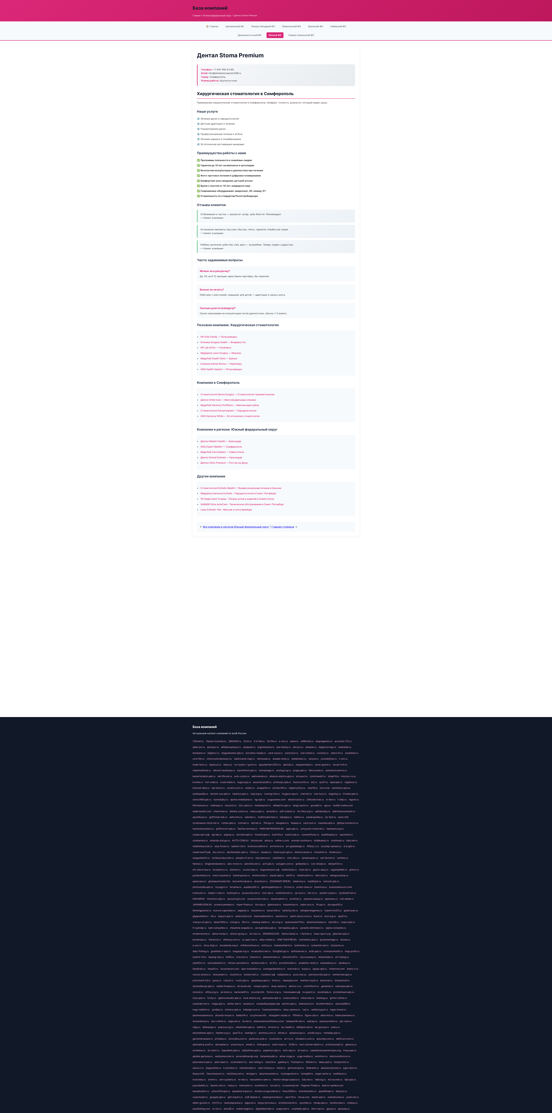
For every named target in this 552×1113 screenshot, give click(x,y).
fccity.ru (211, 997)
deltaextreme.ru (271, 957)
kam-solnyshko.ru (218, 927)
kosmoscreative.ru (258, 846)
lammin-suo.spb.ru (220, 793)
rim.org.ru (260, 904)
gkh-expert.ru (235, 1097)
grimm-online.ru (338, 997)
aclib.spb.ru (315, 951)
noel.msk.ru (293, 968)
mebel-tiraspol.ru (225, 986)
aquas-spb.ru (320, 968)
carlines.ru (342, 857)
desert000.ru (221, 922)
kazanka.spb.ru (326, 822)
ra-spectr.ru (308, 992)
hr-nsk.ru (243, 1079)
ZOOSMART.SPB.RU (280, 881)
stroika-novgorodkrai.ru (267, 1091)
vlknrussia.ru (263, 758)
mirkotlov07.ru (290, 957)
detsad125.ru (335, 863)
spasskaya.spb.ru (260, 980)
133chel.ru (198, 741)
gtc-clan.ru (345, 1021)
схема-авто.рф (201, 834)
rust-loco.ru (320, 793)
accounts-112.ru (343, 741)
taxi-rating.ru (256, 1062)
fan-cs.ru (312, 892)
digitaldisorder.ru (265, 1108)
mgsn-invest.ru (338, 1009)
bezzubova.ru (263, 857)
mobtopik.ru (233, 892)
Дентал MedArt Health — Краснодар (221, 441)
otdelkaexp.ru (321, 840)
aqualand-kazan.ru (242, 1091)
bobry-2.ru (352, 968)
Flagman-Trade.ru (310, 1085)
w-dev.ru (330, 799)
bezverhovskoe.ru (242, 881)
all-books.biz (244, 986)
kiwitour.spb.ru (233, 1009)
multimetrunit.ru (284, 892)
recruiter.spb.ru (244, 834)
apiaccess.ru (199, 881)
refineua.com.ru (231, 939)
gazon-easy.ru (320, 869)
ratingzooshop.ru (339, 875)
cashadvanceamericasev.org (325, 1050)
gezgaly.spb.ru (218, 1097)
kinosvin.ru (231, 805)
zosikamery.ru (200, 840)
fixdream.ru (297, 1062)
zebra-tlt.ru (337, 753)
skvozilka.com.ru (238, 1038)
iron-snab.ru (211, 782)
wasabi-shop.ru (281, 758)
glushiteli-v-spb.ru (221, 951)
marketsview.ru (336, 1097)
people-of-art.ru (244, 857)
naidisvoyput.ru (319, 1009)
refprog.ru (320, 1079)
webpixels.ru (284, 974)
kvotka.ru (198, 782)
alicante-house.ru (224, 1015)
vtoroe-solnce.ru (202, 974)
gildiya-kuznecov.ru (347, 822)
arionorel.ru (326, 980)
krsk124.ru (277, 834)
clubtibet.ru (279, 857)
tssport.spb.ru (225, 916)
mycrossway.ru (308, 957)
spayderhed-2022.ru (270, 764)
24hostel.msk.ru (315, 799)
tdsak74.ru (333, 776)
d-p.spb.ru (349, 846)
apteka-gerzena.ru (203, 1056)
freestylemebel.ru (271, 1009)
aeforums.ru (235, 817)
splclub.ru (288, 764)
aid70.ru (290, 875)
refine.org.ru (211, 992)
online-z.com (282, 840)
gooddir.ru (316, 805)
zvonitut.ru (322, 753)
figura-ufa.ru (311, 1015)
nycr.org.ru (330, 916)
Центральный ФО (235, 26)
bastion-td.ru (238, 846)
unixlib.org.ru (314, 1032)
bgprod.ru (250, 1102)
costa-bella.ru (227, 782)
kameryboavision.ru (203, 828)
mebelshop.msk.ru (202, 846)
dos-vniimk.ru (218, 1021)
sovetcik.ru (295, 898)
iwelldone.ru (339, 1073)
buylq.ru (306, 968)
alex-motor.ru (234, 863)
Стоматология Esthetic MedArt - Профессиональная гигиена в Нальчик (241, 488)
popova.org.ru (225, 1027)
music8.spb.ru (262, 834)
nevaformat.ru (337, 1102)
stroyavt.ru (302, 776)
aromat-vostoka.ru (301, 840)
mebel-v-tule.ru (216, 892)
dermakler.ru (222, 1044)
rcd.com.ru (242, 957)
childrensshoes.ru (249, 945)
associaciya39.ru (262, 782)
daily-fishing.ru (201, 951)
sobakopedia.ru (314, 817)
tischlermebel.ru (324, 1003)
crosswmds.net (290, 1085)
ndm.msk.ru (321, 875)
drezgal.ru (251, 1073)
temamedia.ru (325, 957)
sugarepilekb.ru (338, 869)
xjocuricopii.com (236, 898)
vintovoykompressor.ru (219, 758)
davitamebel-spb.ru (237, 852)
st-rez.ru (217, 1108)
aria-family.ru (283, 747)
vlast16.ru (312, 787)
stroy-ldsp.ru (210, 945)
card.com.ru (309, 822)
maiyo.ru (232, 1085)
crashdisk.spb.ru (300, 1108)
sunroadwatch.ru (216, 962)
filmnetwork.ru (200, 805)
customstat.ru (200, 1097)
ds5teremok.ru (299, 951)
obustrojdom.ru (279, 898)
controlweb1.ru (318, 776)
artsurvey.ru (237, 1044)
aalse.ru (294, 741)
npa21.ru (342, 916)
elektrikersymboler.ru (343, 811)
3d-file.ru (272, 741)
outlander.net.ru (201, 1003)
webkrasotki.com (202, 811)
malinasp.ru (216, 805)
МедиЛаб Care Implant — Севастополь (222, 452)
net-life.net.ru (224, 776)
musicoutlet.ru (291, 997)
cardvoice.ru (291, 753)
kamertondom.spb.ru (204, 776)
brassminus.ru (290, 904)
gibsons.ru (350, 1044)
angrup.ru (229, 834)
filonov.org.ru (274, 992)
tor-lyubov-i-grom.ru (245, 764)
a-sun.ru (197, 945)
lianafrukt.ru (199, 968)
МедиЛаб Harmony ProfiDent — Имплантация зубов (230, 405)
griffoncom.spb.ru (225, 828)
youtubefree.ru (329, 758)
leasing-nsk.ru (216, 957)
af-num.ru (303, 1050)
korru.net (325, 787)
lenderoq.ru (335, 852)
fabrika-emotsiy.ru (247, 828)
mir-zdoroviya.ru (202, 869)
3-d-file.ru (259, 741)
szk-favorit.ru (327, 857)
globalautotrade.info (219, 881)
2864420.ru (234, 741)
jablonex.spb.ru (341, 933)
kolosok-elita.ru (201, 787)
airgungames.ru (324, 741)
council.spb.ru (250, 869)
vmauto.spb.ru (261, 986)
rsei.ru (305, 1009)
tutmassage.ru (266, 770)
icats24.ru (270, 1062)
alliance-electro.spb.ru (282, 776)
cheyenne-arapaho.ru (241, 927)
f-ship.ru (342, 799)
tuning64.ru (307, 1073)
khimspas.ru (263, 1044)
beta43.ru (213, 968)
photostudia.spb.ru (203, 887)
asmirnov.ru (321, 1056)
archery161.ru (280, 787)
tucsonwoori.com (229, 968)
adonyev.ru (213, 747)
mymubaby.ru (220, 799)
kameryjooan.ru (241, 875)
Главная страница (283, 526)
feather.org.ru (223, 1032)
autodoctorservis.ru (336, 770)
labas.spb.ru (325, 1062)
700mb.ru (297, 1015)
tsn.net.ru (275, 1085)
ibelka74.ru (242, 1015)
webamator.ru (298, 758)
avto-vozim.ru (241, 776)
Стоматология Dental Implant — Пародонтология (228, 410)
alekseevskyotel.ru (331, 1067)
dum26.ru (333, 922)
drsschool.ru (261, 881)
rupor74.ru (290, 1097)
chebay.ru (352, 1102)
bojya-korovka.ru (267, 1102)
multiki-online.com (343, 805)
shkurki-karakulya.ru (224, 770)
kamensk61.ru (241, 992)
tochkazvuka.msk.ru (223, 857)
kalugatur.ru (282, 822)
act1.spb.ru (268, 863)
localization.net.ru (261, 951)
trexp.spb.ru (349, 1050)
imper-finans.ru (244, 904)
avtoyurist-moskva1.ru (312, 828)
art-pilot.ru (213, 1050)
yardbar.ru (217, 1009)
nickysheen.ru (220, 974)
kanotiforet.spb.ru (247, 770)
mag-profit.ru (352, 951)
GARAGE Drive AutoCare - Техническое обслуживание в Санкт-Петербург (242, 504)
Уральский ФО (315, 26)
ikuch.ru (318, 916)
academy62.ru (251, 887)
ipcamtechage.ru (329, 939)
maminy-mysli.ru (309, 980)
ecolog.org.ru (283, 770)
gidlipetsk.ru (302, 863)
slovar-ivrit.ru (340, 764)
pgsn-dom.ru (350, 1067)
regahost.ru (351, 782)
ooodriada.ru (324, 992)
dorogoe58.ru (334, 904)
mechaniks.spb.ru (308, 939)
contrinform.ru (311, 986)
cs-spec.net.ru (249, 939)
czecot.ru (228, 980)
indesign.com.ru (251, 1009)
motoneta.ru (199, 1079)
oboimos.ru (281, 916)
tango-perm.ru (300, 805)
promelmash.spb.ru (343, 992)
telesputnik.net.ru (295, 1021)
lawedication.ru (201, 1091)
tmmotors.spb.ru (216, 898)
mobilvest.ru (337, 840)
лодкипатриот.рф (269, 869)
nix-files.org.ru (305, 811)
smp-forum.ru (221, 846)
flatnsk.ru (198, 863)
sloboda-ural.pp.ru (220, 840)
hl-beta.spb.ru (350, 793)
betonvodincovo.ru (340, 1056)
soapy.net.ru (282, 1108)
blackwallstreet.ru (263, 916)
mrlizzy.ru (266, 945)
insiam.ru (250, 787)
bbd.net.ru (352, 840)
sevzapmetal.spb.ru (265, 927)
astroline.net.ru (252, 863)
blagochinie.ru (213, 1067)
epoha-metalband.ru (241, 799)
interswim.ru (245, 1085)
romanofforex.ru (310, 834)
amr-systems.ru (227, 1079)
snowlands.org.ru (229, 945)
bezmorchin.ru (301, 782)
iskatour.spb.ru (240, 793)
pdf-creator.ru (287, 811)
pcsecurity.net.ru (251, 892)
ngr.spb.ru (259, 799)
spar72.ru (238, 1032)
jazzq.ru (217, 980)
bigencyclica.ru (297, 787)
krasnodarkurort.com (340, 887)
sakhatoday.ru (322, 811)
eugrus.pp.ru (244, 782)
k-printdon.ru (230, 1067)
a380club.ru (307, 741)
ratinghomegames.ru (311, 910)
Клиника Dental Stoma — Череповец (221, 363)
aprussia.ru (344, 1108)
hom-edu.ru (289, 1050)
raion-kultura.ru (266, 1067)
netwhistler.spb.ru (245, 1027)
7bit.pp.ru (268, 822)
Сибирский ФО (338, 26)
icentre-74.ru (199, 957)
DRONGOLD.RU (271, 933)
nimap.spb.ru (320, 1102)
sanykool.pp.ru (297, 1032)
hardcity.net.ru (290, 910)
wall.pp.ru (312, 1021)
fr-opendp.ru (199, 927)
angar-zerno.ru (323, 1073)
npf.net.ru (256, 822)
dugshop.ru (335, 793)
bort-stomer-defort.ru (311, 1044)
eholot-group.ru (238, 933)
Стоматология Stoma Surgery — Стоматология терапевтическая (237, 394)
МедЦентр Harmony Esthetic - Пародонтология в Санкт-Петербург (238, 493)
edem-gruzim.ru (201, 1102)
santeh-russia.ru (328, 892)
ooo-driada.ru (318, 863)
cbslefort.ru (199, 962)
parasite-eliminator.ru (311, 927)
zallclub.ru (250, 817)
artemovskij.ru (260, 875)
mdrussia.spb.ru (343, 986)
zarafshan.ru (351, 753)
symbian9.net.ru (347, 892)
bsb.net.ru (307, 1079)
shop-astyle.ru (279, 986)
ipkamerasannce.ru (203, 1015)
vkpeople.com (290, 980)
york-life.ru (198, 758)
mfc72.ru (217, 1102)
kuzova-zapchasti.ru (224, 910)
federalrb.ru (312, 1067)
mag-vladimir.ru (201, 1009)
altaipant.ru (249, 747)
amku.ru (335, 1027)
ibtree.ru (282, 1032)
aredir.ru (250, 1044)
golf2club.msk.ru (218, 817)
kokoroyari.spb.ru (283, 852)
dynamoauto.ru (310, 857)
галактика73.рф (201, 852)
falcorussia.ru (316, 770)
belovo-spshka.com (332, 1085)
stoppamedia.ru (304, 764)
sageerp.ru (243, 910)
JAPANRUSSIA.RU (202, 904)
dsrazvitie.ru (273, 910)
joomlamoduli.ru (287, 962)
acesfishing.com (201, 1108)
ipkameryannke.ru (269, 1073)
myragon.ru (221, 887)
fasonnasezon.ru (215, 1073)
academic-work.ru (308, 962)
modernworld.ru (201, 933)
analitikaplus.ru (329, 834)
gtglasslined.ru (200, 916)
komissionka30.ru (333, 951)
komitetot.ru (261, 1085)
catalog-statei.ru (261, 922)
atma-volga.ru (287, 1056)
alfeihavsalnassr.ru (231, 747)
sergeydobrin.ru (201, 857)
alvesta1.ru (272, 811)
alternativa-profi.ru (203, 1044)
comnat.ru (243, 822)
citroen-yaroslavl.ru (238, 962)
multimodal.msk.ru (268, 817)
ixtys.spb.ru (199, 997)
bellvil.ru (261, 1027)
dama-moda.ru (220, 933)
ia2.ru (314, 782)
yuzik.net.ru (352, 1097)
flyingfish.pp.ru (281, 951)
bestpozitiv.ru (341, 1062)
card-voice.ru (275, 753)
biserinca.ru (320, 887)
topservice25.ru (333, 910)
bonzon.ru (273, 1027)
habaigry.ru (286, 817)
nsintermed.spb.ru (342, 974)
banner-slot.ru (218, 1085)
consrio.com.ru (235, 787)
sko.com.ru (219, 852)
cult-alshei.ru (347, 898)
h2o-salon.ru (245, 805)
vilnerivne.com (337, 968)
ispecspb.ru (336, 782)
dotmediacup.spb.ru (203, 986)
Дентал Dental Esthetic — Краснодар (221, 457)
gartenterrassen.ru (203, 1038)
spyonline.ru (346, 834)
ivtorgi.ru (235, 922)
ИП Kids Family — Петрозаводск (219, 336)
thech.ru (281, 1067)
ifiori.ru (246, 922)
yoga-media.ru (305, 1056)
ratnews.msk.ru (259, 962)
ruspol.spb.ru (348, 922)
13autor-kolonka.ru (216, 741)
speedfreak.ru (326, 1091)
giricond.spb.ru (296, 1067)
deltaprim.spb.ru (282, 805)
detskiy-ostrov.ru (239, 811)
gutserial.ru (327, 986)
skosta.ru (345, 939)
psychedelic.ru (200, 1085)
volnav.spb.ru (228, 822)
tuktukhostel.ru (247, 1067)
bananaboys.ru (328, 962)
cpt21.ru (323, 782)
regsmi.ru (354, 799)
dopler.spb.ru (277, 875)
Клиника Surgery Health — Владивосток (223, 342)
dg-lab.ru (217, 834)
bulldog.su (322, 997)
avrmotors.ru (277, 846)
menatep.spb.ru (332, 1032)
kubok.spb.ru (292, 834)
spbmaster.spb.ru (271, 997)
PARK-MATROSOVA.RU (272, 828)
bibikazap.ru (209, 1027)
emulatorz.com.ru (304, 1038)
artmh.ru (212, 1079)
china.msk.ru (307, 997)
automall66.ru (342, 1003)
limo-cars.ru (317, 1108)
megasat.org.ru (241, 951)
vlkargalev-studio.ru (279, 1015)
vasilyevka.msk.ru (224, 1056)
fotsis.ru (254, 852)
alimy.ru (269, 840)
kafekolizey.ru (289, 869)
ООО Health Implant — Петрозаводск (221, 369)
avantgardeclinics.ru (274, 968)
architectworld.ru (288, 1102)
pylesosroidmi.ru (329, 1021)
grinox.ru (354, 869)
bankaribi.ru (344, 747)
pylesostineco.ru (201, 875)
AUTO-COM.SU (240, 840)
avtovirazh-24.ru (201, 980)
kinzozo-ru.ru (348, 776)
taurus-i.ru (198, 1067)
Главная (197, 15)
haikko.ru (299, 817)
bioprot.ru (255, 957)
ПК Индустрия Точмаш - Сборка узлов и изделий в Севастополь (237, 498)
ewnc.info (343, 817)
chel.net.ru (306, 793)
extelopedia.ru (200, 793)
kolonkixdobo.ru (307, 1091)
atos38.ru (229, 1108)
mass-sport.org (322, 933)
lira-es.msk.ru (335, 1079)
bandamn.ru (199, 753)
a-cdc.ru (283, 741)
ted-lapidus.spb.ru (288, 927)
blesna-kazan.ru (303, 852)
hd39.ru (230, 957)
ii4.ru (213, 916)
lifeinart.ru (311, 1062)
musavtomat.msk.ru (258, 898)
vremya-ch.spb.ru (202, 922)
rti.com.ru (289, 887)
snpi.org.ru (256, 793)
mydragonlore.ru (290, 1073)
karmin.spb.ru (289, 1003)
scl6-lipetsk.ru (252, 1097)
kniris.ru (276, 980)
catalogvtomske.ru (272, 1097)
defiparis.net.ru (304, 1027)
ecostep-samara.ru (331, 846)
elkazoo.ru (341, 1091)
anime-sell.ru (234, 1003)
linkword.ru (215, 939)
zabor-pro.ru (307, 904)
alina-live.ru (327, 1015)
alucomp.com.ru (325, 1038)
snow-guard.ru (323, 764)
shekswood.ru (306, 1003)
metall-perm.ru (305, 875)
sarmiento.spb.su (341, 787)
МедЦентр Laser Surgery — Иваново (221, 353)
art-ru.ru (288, 1038)
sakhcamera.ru (259, 776)
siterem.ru (235, 869)
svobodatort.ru (238, 1062)
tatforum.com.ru (345, 1038)
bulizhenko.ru (301, 945)
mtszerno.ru (337, 945)
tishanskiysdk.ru (268, 1056)
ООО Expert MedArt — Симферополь (221, 446)
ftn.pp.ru (320, 904)
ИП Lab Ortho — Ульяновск (216, 347)
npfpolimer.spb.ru (251, 1050)
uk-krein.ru (226, 992)
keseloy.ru (248, 1003)
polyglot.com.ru (284, 863)
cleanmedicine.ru (202, 770)
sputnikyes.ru (200, 817)
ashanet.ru (311, 747)
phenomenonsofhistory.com (269, 1021)
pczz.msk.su (299, 974)
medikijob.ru (314, 881)
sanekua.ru (344, 962)
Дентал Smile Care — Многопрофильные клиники (228, 399)
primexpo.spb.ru (282, 782)
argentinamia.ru (265, 747)
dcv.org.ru (277, 922)
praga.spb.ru (300, 770)
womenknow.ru (201, 1021)
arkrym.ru (298, 747)
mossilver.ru (320, 852)
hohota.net (256, 840)
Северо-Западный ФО (263, 26)
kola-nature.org (251, 997)
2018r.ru (293, 1044)
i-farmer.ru (306, 933)
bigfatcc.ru (213, 753)
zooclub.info (257, 992)
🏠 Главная (212, 26)
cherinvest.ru (220, 811)
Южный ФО (275, 35)
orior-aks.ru (293, 857)
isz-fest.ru (330, 817)
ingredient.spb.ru (231, 1050)
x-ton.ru (343, 758)
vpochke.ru (305, 1102)
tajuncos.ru (215, 764)
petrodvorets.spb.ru (319, 974)
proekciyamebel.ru (224, 904)
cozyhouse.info (258, 1015)
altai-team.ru (221, 1062)
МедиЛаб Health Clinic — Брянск (219, 358)
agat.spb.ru (292, 828)
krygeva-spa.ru (290, 793)
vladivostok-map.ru (244, 758)
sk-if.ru (273, 962)
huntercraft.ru (251, 974)
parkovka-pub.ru (258, 1038)
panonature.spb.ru (202, 1062)
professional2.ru (334, 1044)
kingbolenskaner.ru (215, 863)
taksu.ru (227, 764)
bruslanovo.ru (220, 869)
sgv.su (327, 805)
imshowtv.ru (199, 892)
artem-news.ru (304, 887)
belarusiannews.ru (345, 1015)
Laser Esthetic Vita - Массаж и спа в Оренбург (226, 509)
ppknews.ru (331, 898)
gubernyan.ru (351, 910)
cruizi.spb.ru (242, 980)
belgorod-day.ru (327, 747)
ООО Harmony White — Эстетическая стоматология (230, 416)
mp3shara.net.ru (235, 1073)
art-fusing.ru (342, 957)
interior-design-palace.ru (286, 1079)
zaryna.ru (313, 758)
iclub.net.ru (305, 869)
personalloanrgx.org (247, 1056)
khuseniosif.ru (342, 980)
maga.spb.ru (218, 1003)
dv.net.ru (247, 1021)
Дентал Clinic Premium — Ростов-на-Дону (224, 462)
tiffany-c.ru (313, 846)
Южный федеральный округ (217, 15)
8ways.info (198, 1073)
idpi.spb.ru (350, 1079)
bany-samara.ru (291, 1009)
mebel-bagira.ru (244, 1108)
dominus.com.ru (267, 1032)
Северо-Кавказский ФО (301, 35)
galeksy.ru (283, 1062)
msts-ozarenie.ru (222, 875)
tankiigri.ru (250, 1032)
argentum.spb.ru (272, 1050)
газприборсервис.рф (268, 1003)
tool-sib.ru (267, 892)
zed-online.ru (307, 753)
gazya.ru (331, 1108)
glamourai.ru (274, 904)
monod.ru (198, 992)
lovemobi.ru (275, 1038)
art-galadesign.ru (295, 846)
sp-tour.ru (300, 892)
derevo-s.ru (295, 986)
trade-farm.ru (200, 764)
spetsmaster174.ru (294, 922)
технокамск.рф (291, 992)
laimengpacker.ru (202, 910)
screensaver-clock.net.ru (206, 822)
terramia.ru (235, 887)
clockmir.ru (236, 974)
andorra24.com (243, 916)
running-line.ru (272, 793)
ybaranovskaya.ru (313, 898)
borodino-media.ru (256, 753)
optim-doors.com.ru (301, 916)
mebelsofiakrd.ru (283, 945)
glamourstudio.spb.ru (229, 997)
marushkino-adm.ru (260, 1079)
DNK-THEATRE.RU (287, 939)
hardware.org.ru (335, 828)
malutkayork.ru (263, 805)
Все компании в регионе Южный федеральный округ (236, 526)
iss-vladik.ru (287, 1027)
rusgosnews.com (276, 799)
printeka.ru (220, 1038)
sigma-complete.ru (335, 927)
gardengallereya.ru (271, 887)
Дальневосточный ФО (249, 35)
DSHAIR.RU (199, 898)
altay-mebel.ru (267, 939)
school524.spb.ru (220, 1091)
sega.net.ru (234, 1021)
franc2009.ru (289, 1091)
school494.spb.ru (202, 799)
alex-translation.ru (251, 968)
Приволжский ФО (291, 26)
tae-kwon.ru (218, 787)
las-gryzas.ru (322, 1027)
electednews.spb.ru (203, 1032)
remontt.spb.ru (331, 881)
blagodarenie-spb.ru (233, 753)
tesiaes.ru (296, 822)
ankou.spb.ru (257, 811)
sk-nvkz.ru (255, 933)
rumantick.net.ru (320, 945)
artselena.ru (199, 1050)
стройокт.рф (268, 974)
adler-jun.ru (199, 747)
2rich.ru (247, 741)
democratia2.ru (290, 933)
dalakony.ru (299, 881)
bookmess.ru (200, 939)
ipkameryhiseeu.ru (316, 922)
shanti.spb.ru (318, 1097)
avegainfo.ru (263, 787)
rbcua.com (303, 1097)
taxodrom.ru (258, 910)
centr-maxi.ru (279, 1044)
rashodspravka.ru (233, 1102)
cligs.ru (196, 1027)
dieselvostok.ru (296, 799)
